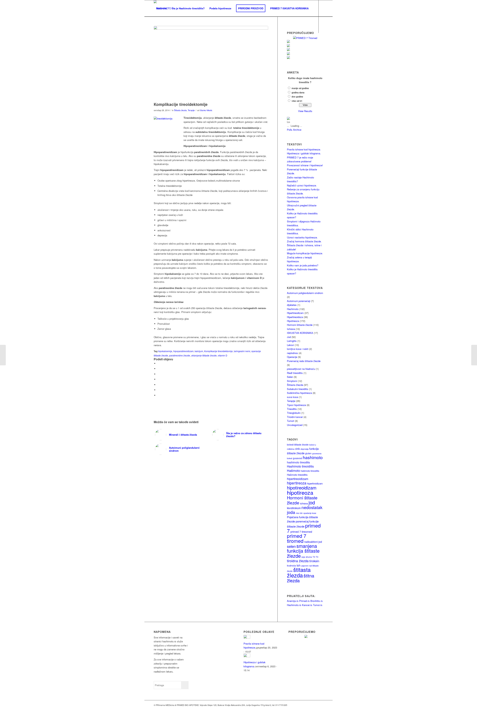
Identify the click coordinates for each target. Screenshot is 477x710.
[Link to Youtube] (166, 41)
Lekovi (290, 345)
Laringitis (292, 341)
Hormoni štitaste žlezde (299, 325)
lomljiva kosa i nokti (297, 349)
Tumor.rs (317, 605)
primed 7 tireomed (301, 531)
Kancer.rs (307, 605)
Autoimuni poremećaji (298, 301)
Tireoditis (292, 409)
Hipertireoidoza (295, 317)
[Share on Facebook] (158, 363)
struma (309, 556)
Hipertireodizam (295, 313)
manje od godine (300, 88)
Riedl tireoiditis (295, 373)
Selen (290, 377)
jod (312, 502)
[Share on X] (158, 368)
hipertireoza (296, 483)
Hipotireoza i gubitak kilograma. (304, 153)
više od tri (297, 101)
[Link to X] (160, 41)
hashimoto (313, 457)
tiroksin (314, 561)
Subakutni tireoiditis (297, 389)
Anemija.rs (292, 601)
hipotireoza (300, 492)
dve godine (297, 96)
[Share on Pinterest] (158, 384)
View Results (305, 111)
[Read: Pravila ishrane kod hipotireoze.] (247, 637)
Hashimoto (292, 309)
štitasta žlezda (299, 572)
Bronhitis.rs (316, 601)
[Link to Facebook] (155, 41)
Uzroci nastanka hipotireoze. (302, 237)
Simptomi (292, 381)
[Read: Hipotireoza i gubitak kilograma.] (247, 656)
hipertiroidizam (315, 483)
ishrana (304, 503)
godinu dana (298, 92)
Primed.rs (304, 601)
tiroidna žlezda (298, 560)
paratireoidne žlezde (179, 355)
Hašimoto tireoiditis (297, 474)
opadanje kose (309, 513)
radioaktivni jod (313, 542)
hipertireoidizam (297, 479)
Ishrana (291, 329)
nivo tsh (299, 513)
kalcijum (199, 351)
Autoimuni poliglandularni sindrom (305, 293)
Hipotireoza (293, 321)
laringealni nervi (242, 351)
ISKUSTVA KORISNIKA (300, 333)
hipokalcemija (165, 351)
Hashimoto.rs (294, 605)
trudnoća (291, 565)
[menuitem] (161, 8)
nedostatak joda (304, 509)
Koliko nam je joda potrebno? (302, 265)
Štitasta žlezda (180, 110)
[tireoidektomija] (211, 63)
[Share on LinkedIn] (158, 390)
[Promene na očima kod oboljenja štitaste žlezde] (474, 355)
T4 (317, 556)
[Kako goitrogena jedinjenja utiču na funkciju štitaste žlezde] (3, 355)
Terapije (191, 110)
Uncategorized (294, 425)
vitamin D (222, 355)
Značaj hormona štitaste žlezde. (304, 241)
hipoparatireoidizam (183, 351)
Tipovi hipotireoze (296, 405)
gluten (308, 453)
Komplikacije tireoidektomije (218, 351)
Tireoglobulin (294, 413)
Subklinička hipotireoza (299, 393)
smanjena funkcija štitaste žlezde (303, 550)
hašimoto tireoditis (310, 470)
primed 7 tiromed (296, 538)
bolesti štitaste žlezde (298, 444)
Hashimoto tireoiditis (300, 466)
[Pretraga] (157, 25)
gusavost (297, 458)
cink (297, 449)
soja (303, 556)
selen (291, 546)
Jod (289, 337)
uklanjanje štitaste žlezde (204, 355)
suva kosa (292, 397)
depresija (305, 449)
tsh (298, 565)
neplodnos (292, 353)
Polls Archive (294, 129)
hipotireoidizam (301, 487)
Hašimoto (293, 470)
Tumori (290, 421)
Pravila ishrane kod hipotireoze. (304, 149)
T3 (314, 556)
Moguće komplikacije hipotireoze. (305, 253)
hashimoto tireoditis (298, 462)
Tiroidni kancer (295, 417)
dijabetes (292, 305)
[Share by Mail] (158, 395)
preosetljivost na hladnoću (301, 369)
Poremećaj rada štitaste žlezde (303, 361)
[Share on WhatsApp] (158, 379)
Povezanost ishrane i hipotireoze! (305, 165)
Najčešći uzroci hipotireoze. (302, 185)
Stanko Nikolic (206, 110)
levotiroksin (294, 508)
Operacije (292, 357)
